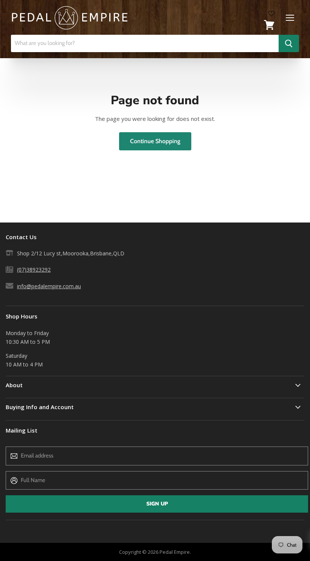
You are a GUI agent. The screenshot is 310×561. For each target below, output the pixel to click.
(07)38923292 (34, 269)
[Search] (289, 43)
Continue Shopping (155, 141)
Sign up (157, 503)
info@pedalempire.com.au (49, 286)
